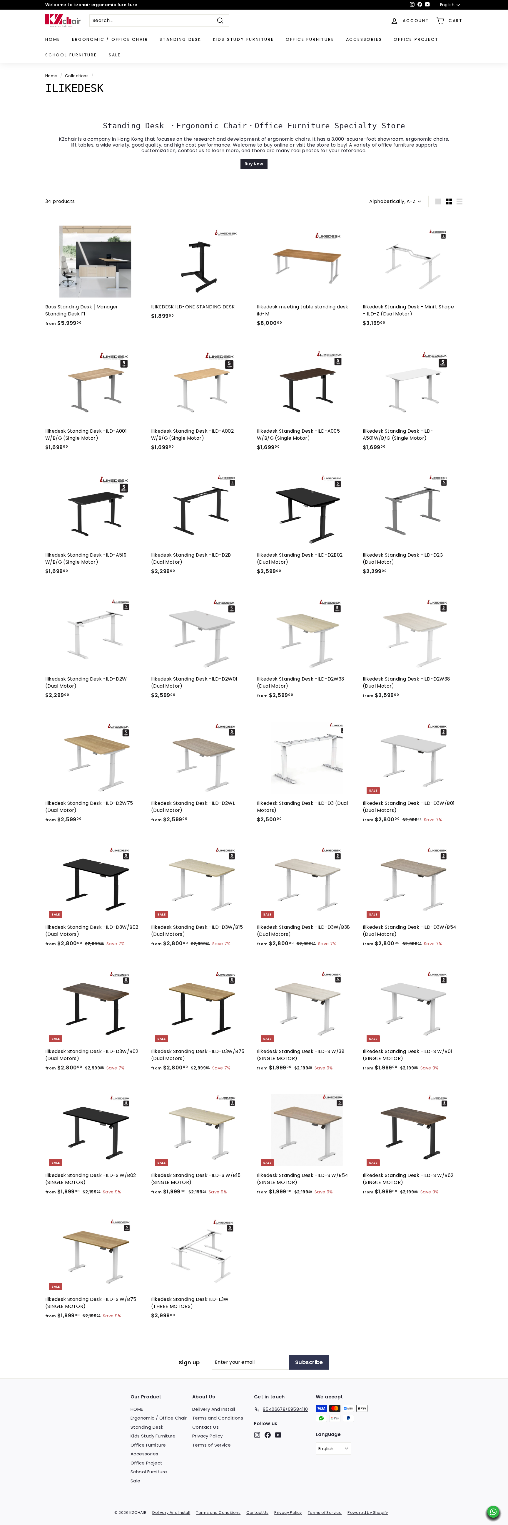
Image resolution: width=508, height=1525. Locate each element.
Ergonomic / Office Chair (110, 39)
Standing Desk (180, 39)
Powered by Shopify (367, 1512)
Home (51, 76)
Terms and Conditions (217, 1418)
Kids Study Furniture (243, 39)
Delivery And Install (213, 1409)
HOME (52, 39)
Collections (76, 76)
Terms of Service (211, 1445)
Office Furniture (310, 39)
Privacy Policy (207, 1436)
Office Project (416, 39)
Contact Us (205, 1427)
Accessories (364, 39)
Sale (115, 55)
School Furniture (71, 55)
